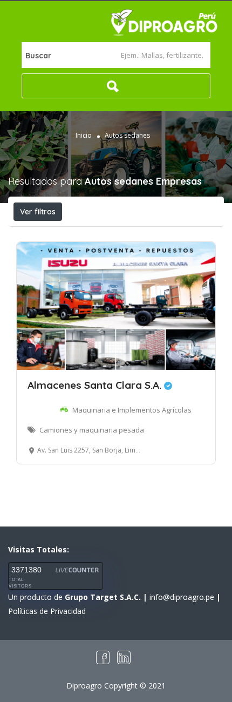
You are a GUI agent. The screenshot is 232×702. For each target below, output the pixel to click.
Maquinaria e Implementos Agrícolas (132, 410)
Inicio (84, 135)
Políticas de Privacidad (47, 611)
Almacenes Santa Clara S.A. (96, 385)
